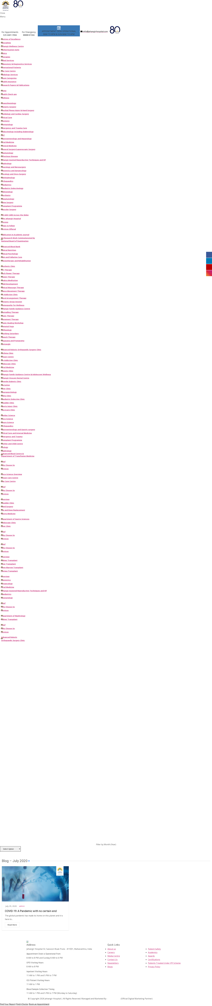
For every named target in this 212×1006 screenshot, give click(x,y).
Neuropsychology (9, 392)
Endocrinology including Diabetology (17, 131)
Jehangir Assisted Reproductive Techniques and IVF (24, 591)
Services (5, 469)
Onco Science (7, 419)
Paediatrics (6, 185)
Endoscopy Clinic (8, 364)
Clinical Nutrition (8, 250)
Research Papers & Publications (15, 85)
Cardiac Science (8, 415)
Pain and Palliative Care (11, 257)
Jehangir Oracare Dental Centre (15, 378)
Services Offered (8, 229)
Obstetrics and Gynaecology (13, 170)
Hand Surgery (7, 506)
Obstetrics (6, 580)
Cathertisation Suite (10, 50)
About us (111, 949)
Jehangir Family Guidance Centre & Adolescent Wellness (26, 374)
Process (4, 222)
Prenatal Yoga (7, 326)
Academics (152, 952)
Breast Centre (7, 357)
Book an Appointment (39, 1004)
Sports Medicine (8, 513)
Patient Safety (154, 949)
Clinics (4, 53)
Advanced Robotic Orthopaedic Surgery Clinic (21, 349)
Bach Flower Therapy (10, 273)
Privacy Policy (154, 966)
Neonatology (7, 598)
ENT (3, 135)
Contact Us (112, 959)
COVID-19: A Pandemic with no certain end (31, 911)
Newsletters (113, 963)
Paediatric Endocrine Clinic (13, 399)
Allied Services (7, 60)
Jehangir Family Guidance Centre (15, 309)
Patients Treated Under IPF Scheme (164, 963)
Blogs (110, 966)
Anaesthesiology (8, 103)
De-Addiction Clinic (9, 360)
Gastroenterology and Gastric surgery (18, 429)
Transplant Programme (11, 206)
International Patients (11, 67)
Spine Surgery (7, 202)
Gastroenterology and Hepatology (16, 138)
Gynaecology (7, 583)
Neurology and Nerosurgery (13, 167)
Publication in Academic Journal (15, 234)
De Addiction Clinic (9, 294)
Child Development (9, 284)
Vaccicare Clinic (8, 410)
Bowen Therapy (8, 277)
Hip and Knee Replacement (13, 510)
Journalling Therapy (10, 312)
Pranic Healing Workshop (12, 323)
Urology (4, 447)
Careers (111, 952)
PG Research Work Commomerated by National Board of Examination (18, 239)
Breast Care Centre (9, 478)
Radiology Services (9, 74)
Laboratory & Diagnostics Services (16, 64)
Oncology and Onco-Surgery (13, 174)
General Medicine (9, 146)
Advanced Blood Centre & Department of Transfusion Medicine (17, 454)
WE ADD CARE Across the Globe (15, 215)
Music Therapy (7, 316)
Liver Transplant (8, 564)
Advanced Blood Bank (10, 246)
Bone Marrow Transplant (12, 567)
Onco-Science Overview (11, 474)
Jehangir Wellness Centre (12, 46)
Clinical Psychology (9, 254)
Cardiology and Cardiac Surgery (15, 114)
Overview (5, 499)
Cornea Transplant (9, 571)
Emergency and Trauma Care (14, 128)
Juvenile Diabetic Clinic (11, 381)
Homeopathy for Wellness (12, 305)
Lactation (5, 385)
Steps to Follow (8, 226)
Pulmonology (7, 192)
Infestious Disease (9, 156)
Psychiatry (6, 195)
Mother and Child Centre (12, 444)
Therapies (5, 57)
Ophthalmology (8, 177)
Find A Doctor (22, 1004)
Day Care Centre (8, 71)
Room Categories (9, 78)
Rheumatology (7, 199)
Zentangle (5, 344)
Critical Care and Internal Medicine (16, 433)
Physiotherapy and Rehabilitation (16, 261)
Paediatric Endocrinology (12, 188)
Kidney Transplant (9, 560)
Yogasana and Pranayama (12, 340)
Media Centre (113, 956)
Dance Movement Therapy (13, 291)
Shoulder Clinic (7, 403)
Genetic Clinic (7, 371)
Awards (151, 956)
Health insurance (8, 81)
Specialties (6, 43)
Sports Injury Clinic (9, 406)
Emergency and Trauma (11, 436)
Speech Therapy (8, 337)
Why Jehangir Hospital (11, 218)
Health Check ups (9, 94)
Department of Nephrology (13, 616)
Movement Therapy (10, 319)
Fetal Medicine (7, 142)
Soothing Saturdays (10, 333)
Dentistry (5, 121)
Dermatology (7, 124)
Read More (12, 924)
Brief (3, 461)
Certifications (154, 959)
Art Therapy (6, 270)
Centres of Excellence (10, 39)
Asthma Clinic (7, 353)
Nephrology (6, 163)
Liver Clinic (6, 388)
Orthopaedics (7, 181)
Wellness (5, 98)
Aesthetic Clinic (8, 266)
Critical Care (6, 117)
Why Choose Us (8, 465)
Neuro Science (7, 422)
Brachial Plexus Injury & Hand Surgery (17, 110)
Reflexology (6, 330)
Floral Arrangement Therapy (13, 298)
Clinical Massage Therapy (12, 287)
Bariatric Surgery (8, 107)
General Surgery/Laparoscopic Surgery (18, 149)
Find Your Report (8, 1004)
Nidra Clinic (6, 396)
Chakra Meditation (9, 280)
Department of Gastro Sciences (15, 519)
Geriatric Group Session (11, 301)
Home (3, 91)
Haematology (7, 153)
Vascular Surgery (8, 209)
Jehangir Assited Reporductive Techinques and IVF (23, 160)
